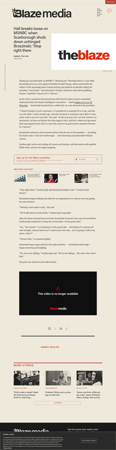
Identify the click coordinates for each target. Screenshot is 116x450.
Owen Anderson (51, 388)
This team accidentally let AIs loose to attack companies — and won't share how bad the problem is (33, 176)
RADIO (99, 12)
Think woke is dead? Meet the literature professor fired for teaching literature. (26, 395)
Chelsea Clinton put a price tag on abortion (58, 393)
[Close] (113, 441)
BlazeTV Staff (82, 388)
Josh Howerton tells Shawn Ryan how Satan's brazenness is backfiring (95, 176)
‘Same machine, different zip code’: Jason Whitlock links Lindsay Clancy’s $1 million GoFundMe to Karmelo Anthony (88, 395)
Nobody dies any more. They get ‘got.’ (64, 175)
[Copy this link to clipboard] (66, 328)
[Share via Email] (60, 328)
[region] (58, 441)
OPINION (99, 10)
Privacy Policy (34, 160)
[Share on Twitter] (55, 328)
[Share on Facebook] (49, 328)
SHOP (98, 15)
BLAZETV (99, 14)
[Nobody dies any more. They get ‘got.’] (51, 178)
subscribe (110, 2)
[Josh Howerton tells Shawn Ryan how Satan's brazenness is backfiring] (81, 178)
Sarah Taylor (21, 56)
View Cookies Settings (88, 440)
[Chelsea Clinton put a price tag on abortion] (58, 378)
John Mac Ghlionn (20, 388)
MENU (109, 10)
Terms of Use (42, 160)
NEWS (98, 9)
